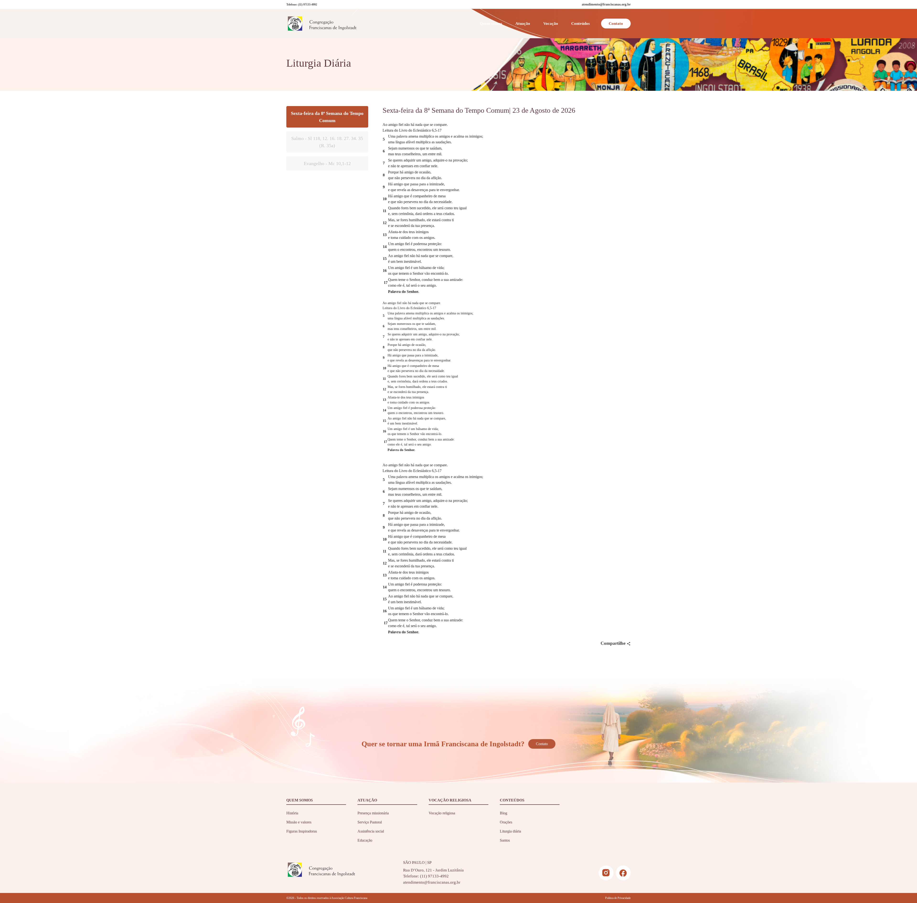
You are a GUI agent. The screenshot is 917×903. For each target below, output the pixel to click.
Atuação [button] (522, 23)
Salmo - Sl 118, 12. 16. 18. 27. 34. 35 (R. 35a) (327, 142)
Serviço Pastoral (369, 822)
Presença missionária (373, 813)
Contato (616, 23)
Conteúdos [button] (580, 23)
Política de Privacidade (618, 898)
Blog (503, 813)
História (292, 813)
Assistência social (370, 831)
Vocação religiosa (442, 813)
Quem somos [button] (491, 23)
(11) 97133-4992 (307, 4)
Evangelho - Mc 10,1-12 (327, 163)
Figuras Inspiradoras (301, 831)
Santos (505, 840)
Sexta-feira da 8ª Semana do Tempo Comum (327, 117)
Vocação (550, 23)
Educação (364, 840)
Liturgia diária (510, 831)
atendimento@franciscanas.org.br (431, 882)
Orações (506, 822)
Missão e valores (298, 822)
